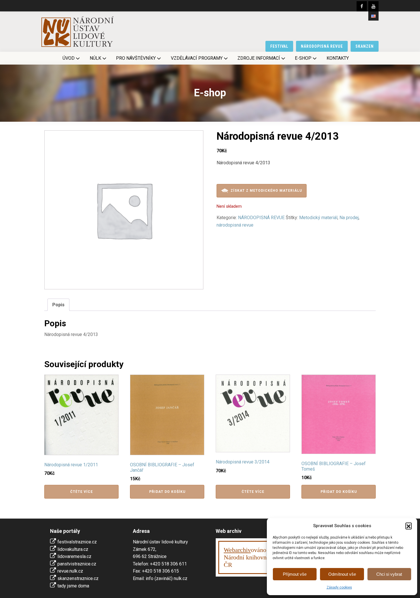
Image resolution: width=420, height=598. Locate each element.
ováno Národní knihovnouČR (248, 557)
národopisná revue (322, 46)
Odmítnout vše (342, 574)
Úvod (69, 58)
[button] (408, 526)
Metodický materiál (318, 217)
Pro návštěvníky (136, 58)
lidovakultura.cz (72, 549)
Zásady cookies (339, 587)
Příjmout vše (295, 574)
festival (279, 46)
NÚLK (95, 58)
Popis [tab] (58, 304)
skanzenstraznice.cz (78, 578)
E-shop (303, 58)
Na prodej (349, 217)
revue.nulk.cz (70, 571)
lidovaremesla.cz (74, 556)
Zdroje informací (258, 58)
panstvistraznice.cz (76, 564)
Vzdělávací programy (197, 58)
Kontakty (338, 58)
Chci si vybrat (389, 574)
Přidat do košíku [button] (167, 492)
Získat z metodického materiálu (266, 191)
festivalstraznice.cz (77, 542)
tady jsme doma (73, 586)
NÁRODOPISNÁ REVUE (261, 217)
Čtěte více (81, 492)
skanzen (364, 46)
